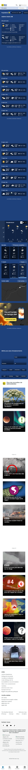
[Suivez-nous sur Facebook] (3, 726)
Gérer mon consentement (8, 684)
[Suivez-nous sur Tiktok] (14, 726)
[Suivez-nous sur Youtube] (11, 726)
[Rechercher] (16, 5)
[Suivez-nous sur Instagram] (7, 726)
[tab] (21, 222)
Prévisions (21, 8)
